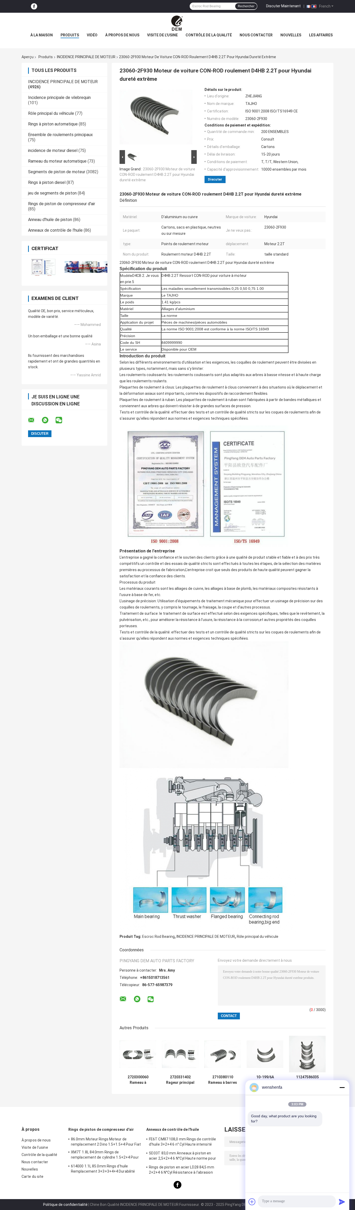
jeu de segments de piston (52, 193)
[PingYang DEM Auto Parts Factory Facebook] (34, 6)
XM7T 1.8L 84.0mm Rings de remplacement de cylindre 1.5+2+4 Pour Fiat (105, 1155)
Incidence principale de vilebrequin (59, 97)
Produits (70, 35)
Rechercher (246, 6)
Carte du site (32, 1176)
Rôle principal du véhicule (51, 113)
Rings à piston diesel (46, 182)
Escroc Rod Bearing (158, 936)
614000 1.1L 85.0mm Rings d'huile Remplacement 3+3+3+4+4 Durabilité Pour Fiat (103, 1169)
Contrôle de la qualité (209, 35)
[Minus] (342, 1087)
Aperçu (28, 57)
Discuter (215, 179)
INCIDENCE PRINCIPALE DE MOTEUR (86, 57)
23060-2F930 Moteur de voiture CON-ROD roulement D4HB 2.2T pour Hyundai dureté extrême (157, 174)
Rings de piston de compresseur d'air (61, 203)
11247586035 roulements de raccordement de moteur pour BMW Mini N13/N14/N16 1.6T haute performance (307, 1080)
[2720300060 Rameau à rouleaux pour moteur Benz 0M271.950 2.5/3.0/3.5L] (138, 1054)
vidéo (92, 35)
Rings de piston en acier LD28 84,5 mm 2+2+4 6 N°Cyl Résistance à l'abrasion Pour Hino (181, 1170)
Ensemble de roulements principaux (60, 134)
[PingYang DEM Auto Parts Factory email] (34, 420)
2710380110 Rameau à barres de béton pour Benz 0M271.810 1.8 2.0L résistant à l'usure (223, 1080)
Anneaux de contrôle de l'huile (55, 230)
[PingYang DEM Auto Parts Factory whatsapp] (48, 420)
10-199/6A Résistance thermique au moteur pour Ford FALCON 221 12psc (265, 1080)
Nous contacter (256, 35)
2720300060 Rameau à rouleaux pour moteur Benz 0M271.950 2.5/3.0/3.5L (138, 1080)
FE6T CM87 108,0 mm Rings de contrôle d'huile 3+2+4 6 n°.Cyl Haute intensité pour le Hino (182, 1142)
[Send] (342, 1201)
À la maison (41, 35)
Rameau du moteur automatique (57, 161)
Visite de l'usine (162, 35)
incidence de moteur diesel (52, 150)
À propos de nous (122, 35)
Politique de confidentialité (65, 1204)
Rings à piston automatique (53, 124)
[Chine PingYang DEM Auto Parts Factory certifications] (43, 266)
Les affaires (321, 35)
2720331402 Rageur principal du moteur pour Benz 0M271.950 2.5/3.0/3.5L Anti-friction (180, 1080)
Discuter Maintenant (283, 6)
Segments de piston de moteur (56, 171)
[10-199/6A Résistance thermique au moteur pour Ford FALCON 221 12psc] (265, 1054)
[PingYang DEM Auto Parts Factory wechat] (62, 420)
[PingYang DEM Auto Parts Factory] (177, 23)
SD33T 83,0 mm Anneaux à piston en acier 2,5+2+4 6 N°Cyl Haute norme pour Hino (182, 1156)
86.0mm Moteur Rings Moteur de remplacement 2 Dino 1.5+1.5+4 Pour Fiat (106, 1141)
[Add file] (252, 1201)
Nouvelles (290, 35)
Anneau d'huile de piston (50, 219)
